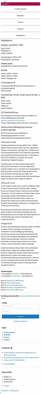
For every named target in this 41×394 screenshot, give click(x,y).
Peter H (9, 283)
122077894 (16, 276)
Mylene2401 (11, 280)
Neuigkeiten (20, 35)
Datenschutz (14, 390)
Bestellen (20, 15)
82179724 (15, 274)
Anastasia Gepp (12, 287)
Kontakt (6, 386)
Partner (20, 22)
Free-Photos (11, 290)
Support (20, 28)
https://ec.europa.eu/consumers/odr (13, 120)
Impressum (4, 390)
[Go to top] (0, 393)
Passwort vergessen (20, 321)
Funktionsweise (20, 9)
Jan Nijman (11, 285)
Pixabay (21, 280)
